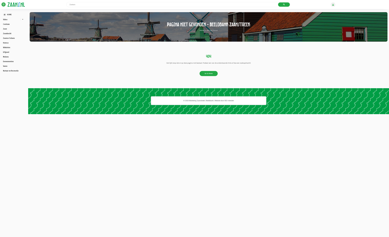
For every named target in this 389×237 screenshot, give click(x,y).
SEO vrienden (229, 101)
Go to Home (209, 73)
